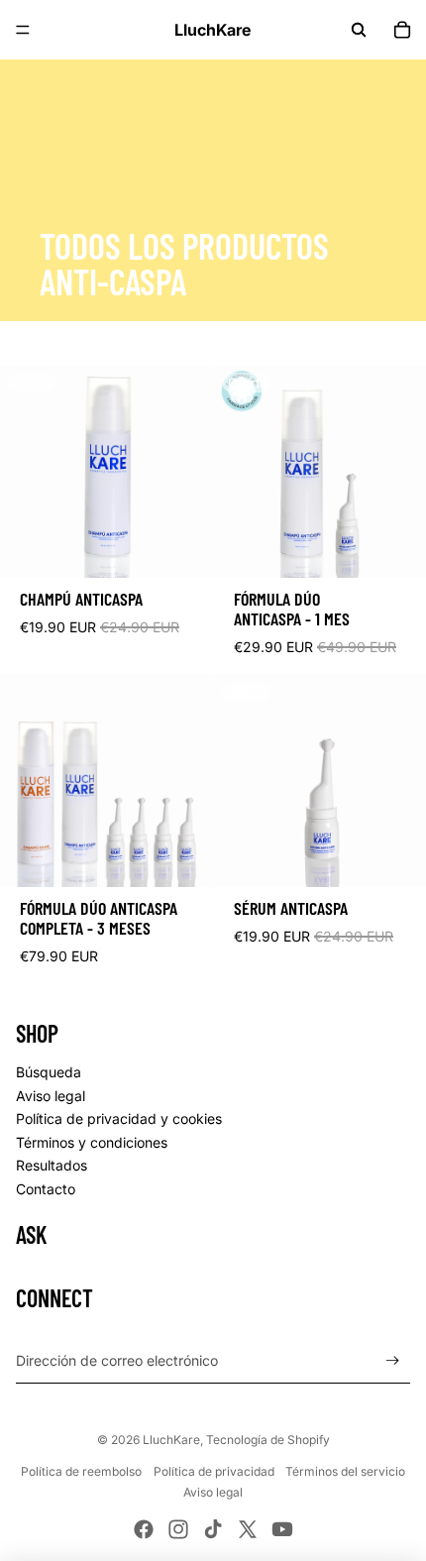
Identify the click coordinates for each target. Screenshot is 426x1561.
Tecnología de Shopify (268, 1439)
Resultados (51, 1165)
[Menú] (23, 30)
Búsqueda (48, 1071)
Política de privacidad (214, 1471)
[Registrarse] (392, 1360)
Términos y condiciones (91, 1142)
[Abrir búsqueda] (358, 30)
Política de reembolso (81, 1471)
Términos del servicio (345, 1471)
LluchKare (171, 1439)
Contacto (45, 1188)
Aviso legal (50, 1095)
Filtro (61, 343)
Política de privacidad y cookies (119, 1118)
